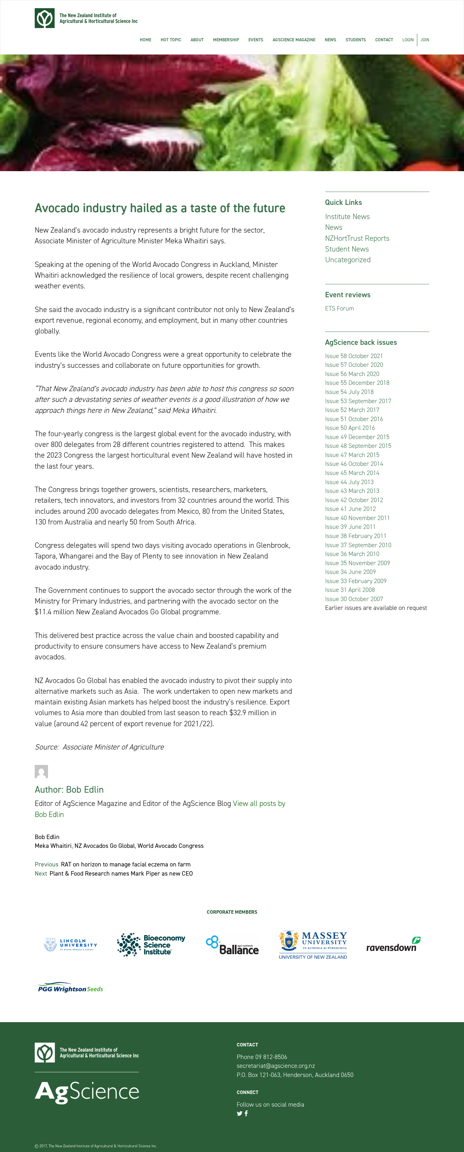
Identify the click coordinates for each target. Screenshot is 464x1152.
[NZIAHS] (86, 18)
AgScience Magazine (294, 40)
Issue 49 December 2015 (357, 437)
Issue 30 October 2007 (354, 599)
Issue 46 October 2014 (354, 464)
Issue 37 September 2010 (358, 545)
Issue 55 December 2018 (357, 383)
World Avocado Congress (171, 846)
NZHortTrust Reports (357, 238)
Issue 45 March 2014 (352, 473)
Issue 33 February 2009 (356, 581)
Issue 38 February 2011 (356, 536)
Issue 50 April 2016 (350, 428)
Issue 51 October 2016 (354, 419)
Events (255, 40)
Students (356, 40)
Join (424, 40)
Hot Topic (171, 40)
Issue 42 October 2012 (354, 500)
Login (408, 40)
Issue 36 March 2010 (352, 554)
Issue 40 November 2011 (357, 518)
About (197, 40)
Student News (347, 249)
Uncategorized (348, 260)
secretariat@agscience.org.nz (276, 1066)
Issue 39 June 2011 (350, 527)
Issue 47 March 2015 (352, 455)
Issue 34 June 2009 (350, 572)
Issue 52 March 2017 (352, 410)
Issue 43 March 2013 (352, 491)
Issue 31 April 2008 (350, 590)
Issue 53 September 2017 (358, 401)
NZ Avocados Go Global (104, 846)
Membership (226, 40)
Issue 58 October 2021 (354, 356)
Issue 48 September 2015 (358, 446)
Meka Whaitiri (53, 846)
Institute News (347, 216)
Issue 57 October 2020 (354, 365)
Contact (384, 40)
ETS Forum (339, 308)
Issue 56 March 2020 (352, 374)
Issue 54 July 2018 (349, 392)
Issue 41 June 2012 (350, 509)
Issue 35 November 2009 (357, 563)
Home (145, 40)
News (330, 40)
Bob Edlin (47, 837)
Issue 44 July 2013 (349, 482)
